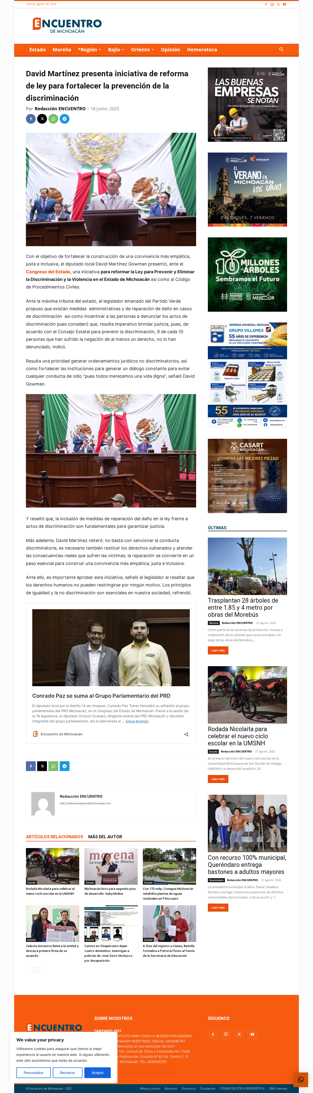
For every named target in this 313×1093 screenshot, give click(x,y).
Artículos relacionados (54, 836)
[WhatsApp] (53, 119)
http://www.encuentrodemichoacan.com (85, 803)
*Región (87, 49)
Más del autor (105, 836)
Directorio (188, 1088)
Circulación (207, 1088)
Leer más (218, 650)
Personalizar (34, 1073)
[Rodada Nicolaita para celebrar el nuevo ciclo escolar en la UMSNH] (52, 866)
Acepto (97, 1073)
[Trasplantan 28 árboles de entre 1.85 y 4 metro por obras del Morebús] (247, 566)
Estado (37, 49)
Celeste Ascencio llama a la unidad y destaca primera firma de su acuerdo (52, 951)
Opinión (170, 49)
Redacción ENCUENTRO (60, 108)
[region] (63, 1057)
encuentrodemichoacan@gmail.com (145, 1072)
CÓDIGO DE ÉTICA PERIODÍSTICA (242, 1088)
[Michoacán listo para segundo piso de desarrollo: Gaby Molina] (111, 866)
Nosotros (171, 1088)
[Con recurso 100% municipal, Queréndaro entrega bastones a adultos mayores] (247, 823)
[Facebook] (266, 4)
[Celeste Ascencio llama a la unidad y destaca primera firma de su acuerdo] (52, 923)
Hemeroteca (202, 49)
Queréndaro (216, 880)
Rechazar (67, 1073)
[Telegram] (64, 119)
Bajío (114, 49)
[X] (278, 4)
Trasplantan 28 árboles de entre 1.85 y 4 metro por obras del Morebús (243, 607)
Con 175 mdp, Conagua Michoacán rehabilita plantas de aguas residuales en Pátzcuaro (168, 893)
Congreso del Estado (48, 271)
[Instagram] (272, 4)
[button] (281, 50)
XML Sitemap (278, 1088)
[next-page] (37, 970)
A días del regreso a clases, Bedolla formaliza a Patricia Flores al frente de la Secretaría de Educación (169, 951)
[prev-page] (29, 970)
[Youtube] (284, 4)
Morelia (62, 49)
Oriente (140, 49)
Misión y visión (150, 1088)
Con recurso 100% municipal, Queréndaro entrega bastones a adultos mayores (247, 864)
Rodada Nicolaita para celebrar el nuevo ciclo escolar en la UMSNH (238, 736)
